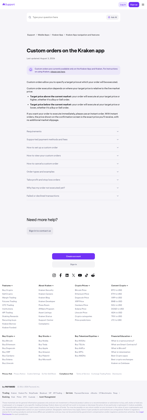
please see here (58, 71)
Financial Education (121, 336)
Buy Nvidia (43, 340)
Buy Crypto (7, 290)
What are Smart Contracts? (124, 344)
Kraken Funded (9, 327)
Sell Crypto (7, 294)
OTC (25, 397)
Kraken (14, 393)
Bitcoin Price (80, 290)
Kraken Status (45, 316)
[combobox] (68, 17)
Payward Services (82, 393)
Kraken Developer (47, 301)
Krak (13, 397)
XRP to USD (116, 297)
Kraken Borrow (9, 323)
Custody (31, 397)
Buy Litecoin (7, 363)
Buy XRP (6, 352)
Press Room (44, 305)
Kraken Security (46, 290)
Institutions (7, 309)
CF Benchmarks (105, 393)
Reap (115, 393)
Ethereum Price (82, 294)
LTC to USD (116, 320)
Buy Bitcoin (7, 340)
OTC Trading (8, 305)
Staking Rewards (10, 316)
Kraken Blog (44, 297)
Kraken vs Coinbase (120, 363)
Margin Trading (9, 297)
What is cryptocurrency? (122, 340)
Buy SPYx (79, 352)
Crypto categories (83, 316)
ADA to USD (116, 312)
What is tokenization (120, 352)
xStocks (94, 393)
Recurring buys (9, 320)
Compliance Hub (66, 374)
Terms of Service (83, 374)
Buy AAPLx (80, 348)
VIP (50, 393)
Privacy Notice (19, 374)
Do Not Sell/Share (49, 374)
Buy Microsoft (45, 359)
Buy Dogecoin (8, 348)
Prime (19, 397)
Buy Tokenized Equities (87, 336)
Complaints (44, 323)
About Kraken (46, 285)
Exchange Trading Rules (101, 374)
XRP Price (79, 301)
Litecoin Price (81, 312)
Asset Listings (45, 312)
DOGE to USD (117, 309)
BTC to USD (116, 290)
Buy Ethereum (8, 344)
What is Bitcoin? (118, 348)
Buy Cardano (8, 355)
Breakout (43, 393)
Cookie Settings (33, 374)
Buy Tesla (43, 344)
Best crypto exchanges (122, 359)
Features (7, 285)
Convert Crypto (119, 285)
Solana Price (80, 309)
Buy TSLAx (80, 344)
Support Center (46, 320)
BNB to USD (116, 301)
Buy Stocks (45, 336)
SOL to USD (116, 305)
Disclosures (117, 374)
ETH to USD (116, 294)
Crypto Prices (82, 285)
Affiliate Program (46, 309)
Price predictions (83, 320)
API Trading (7, 312)
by (8, 386)
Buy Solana (7, 359)
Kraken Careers (46, 294)
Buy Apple (43, 348)
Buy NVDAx (80, 340)
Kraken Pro (23, 393)
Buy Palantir (44, 355)
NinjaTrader (33, 393)
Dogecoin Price (82, 297)
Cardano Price (81, 305)
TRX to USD (116, 316)
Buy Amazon (44, 352)
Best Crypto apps (119, 355)
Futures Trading (9, 301)
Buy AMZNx (80, 355)
